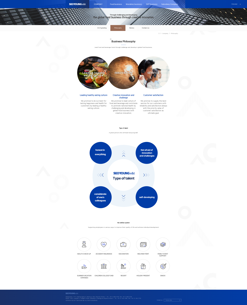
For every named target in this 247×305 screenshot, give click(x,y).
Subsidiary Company (169, 4)
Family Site (169, 300)
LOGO (77, 4)
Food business (116, 4)
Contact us (159, 300)
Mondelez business (134, 4)
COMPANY (98, 4)
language (234, 4)
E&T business (151, 4)
